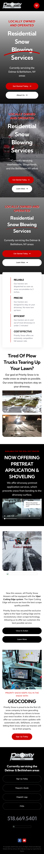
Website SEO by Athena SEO (11, 849)
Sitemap (37, 847)
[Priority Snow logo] (12, 3)
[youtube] (24, 840)
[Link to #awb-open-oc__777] (36, 6)
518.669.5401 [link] (22, 818)
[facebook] (19, 840)
